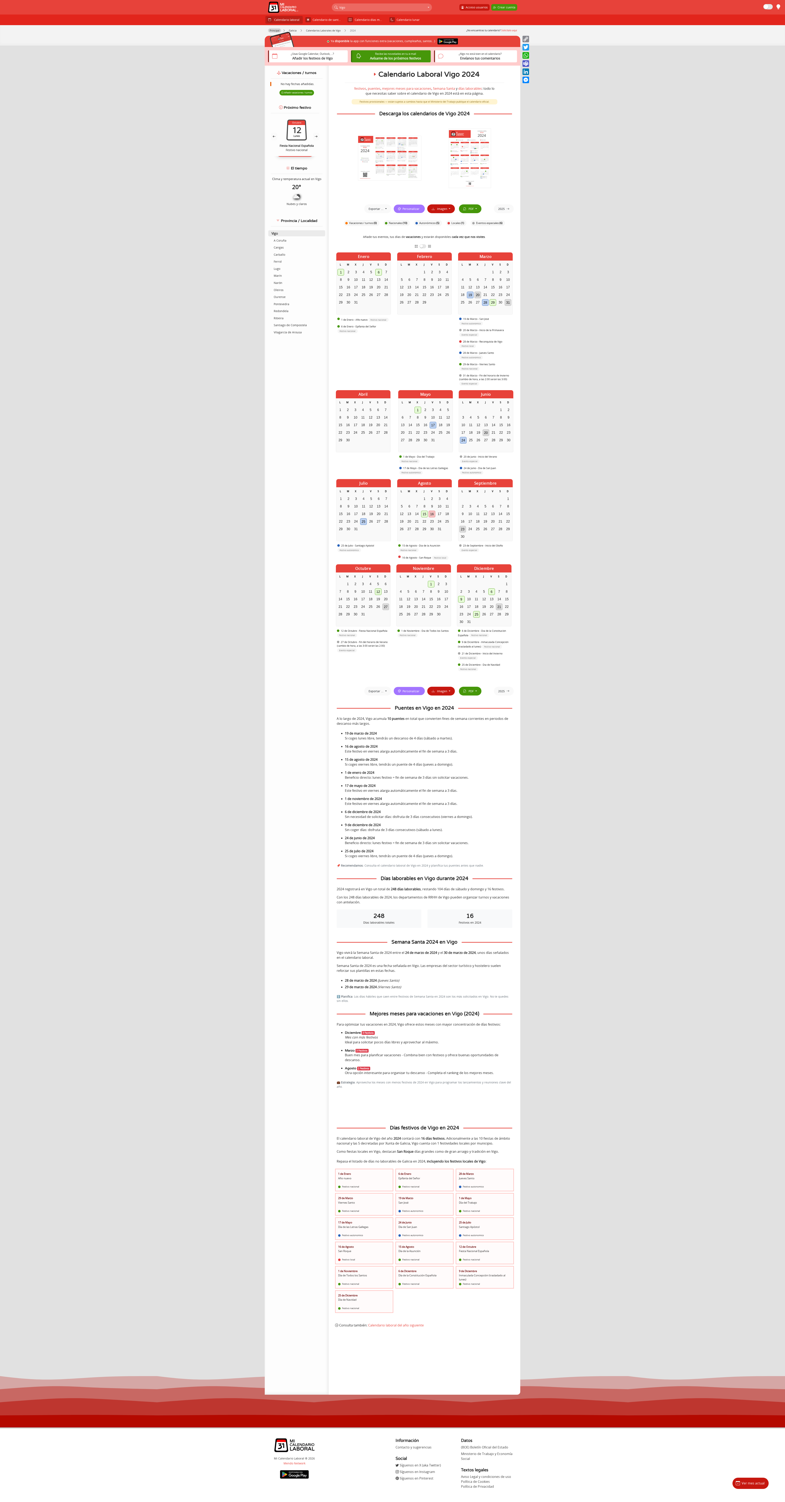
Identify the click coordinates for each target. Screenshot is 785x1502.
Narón (278, 283)
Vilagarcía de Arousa (288, 332)
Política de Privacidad (477, 1486)
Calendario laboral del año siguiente (396, 1325)
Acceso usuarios (476, 7)
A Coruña (280, 240)
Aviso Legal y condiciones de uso (486, 1476)
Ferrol (278, 261)
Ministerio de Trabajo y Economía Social (486, 1456)
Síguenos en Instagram (417, 1472)
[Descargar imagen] (389, 158)
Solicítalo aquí (509, 30)
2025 (501, 209)
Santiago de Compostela (290, 325)
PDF (470, 209)
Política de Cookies (475, 1481)
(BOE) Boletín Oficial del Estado (484, 1447)
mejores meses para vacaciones (406, 88)
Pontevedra (281, 304)
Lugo (277, 269)
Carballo (279, 254)
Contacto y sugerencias (414, 1447)
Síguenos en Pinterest (416, 1478)
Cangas (279, 247)
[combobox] (382, 7)
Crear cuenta (505, 7)
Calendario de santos (326, 20)
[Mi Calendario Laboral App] (294, 1474)
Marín (278, 276)
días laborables (470, 88)
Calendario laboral (286, 20)
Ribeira (279, 318)
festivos (360, 88)
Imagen (441, 209)
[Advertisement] (424, 1361)
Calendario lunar (407, 20)
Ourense (280, 297)
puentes (374, 88)
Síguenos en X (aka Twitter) (420, 1465)
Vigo (274, 233)
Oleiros (279, 290)
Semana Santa (444, 88)
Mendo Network (294, 1463)
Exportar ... (376, 209)
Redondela (281, 311)
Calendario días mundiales (370, 20)
